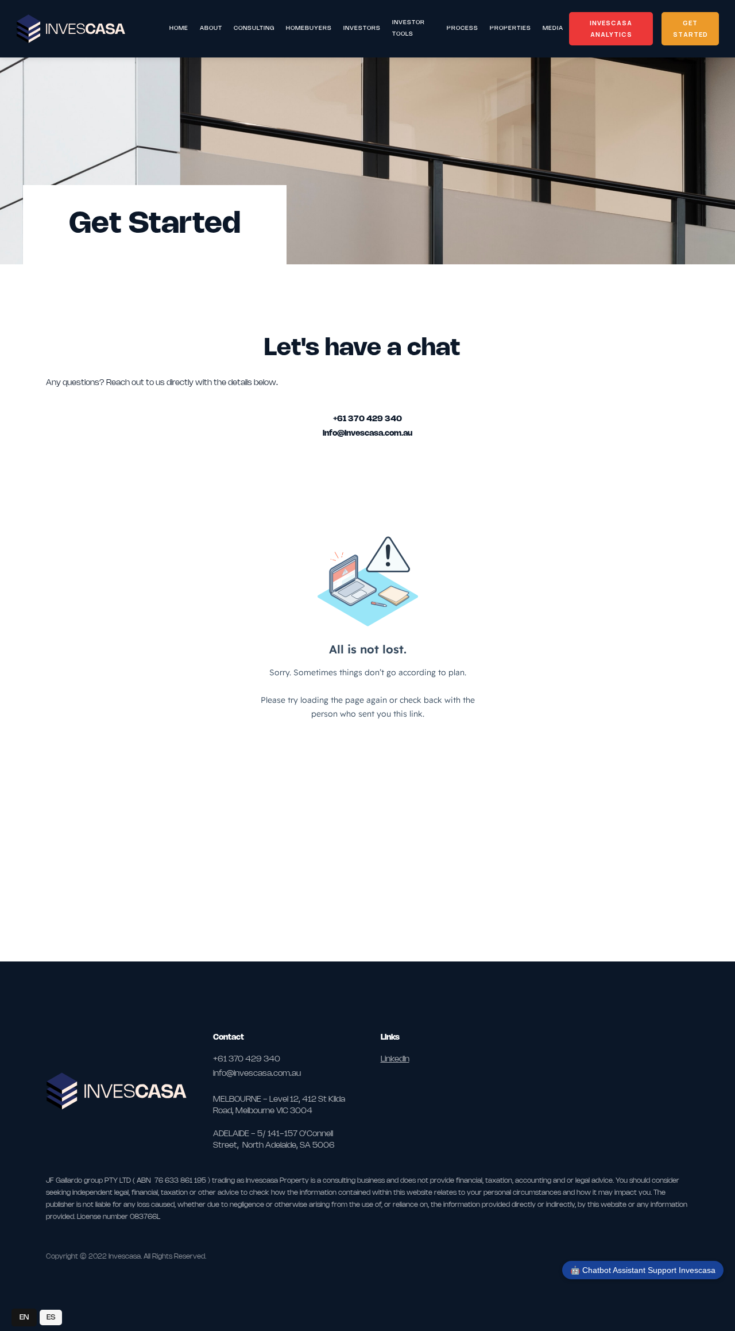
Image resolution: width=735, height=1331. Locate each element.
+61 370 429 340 (367, 419)
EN (24, 1317)
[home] (85, 28)
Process (462, 28)
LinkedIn (395, 1059)
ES (51, 1317)
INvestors (362, 28)
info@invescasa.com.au (367, 433)
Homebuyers (309, 28)
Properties (510, 28)
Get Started (690, 28)
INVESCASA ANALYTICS (611, 28)
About (211, 28)
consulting (254, 28)
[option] (51, 1317)
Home (178, 28)
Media (553, 28)
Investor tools (408, 28)
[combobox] (24, 1317)
